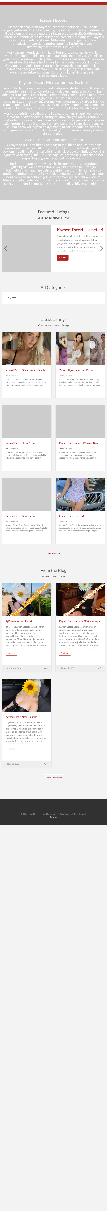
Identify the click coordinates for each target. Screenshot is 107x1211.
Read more (12, 654)
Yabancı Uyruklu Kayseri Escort (76, 370)
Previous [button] (5, 248)
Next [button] (101, 248)
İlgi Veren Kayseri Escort (19, 621)
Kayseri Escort (13, 376)
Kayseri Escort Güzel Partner (21, 516)
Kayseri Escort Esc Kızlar (72, 516)
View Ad (64, 259)
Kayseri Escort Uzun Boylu (20, 443)
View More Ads (53, 553)
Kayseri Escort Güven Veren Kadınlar (26, 370)
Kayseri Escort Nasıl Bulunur (21, 717)
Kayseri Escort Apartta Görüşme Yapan (80, 621)
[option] (53, 248)
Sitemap (53, 817)
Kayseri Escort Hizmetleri (80, 230)
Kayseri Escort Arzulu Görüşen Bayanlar (80, 443)
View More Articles (53, 777)
